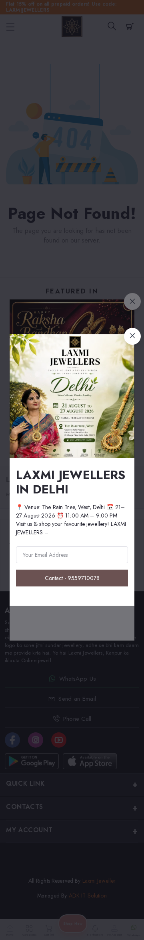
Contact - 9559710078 (72, 578)
